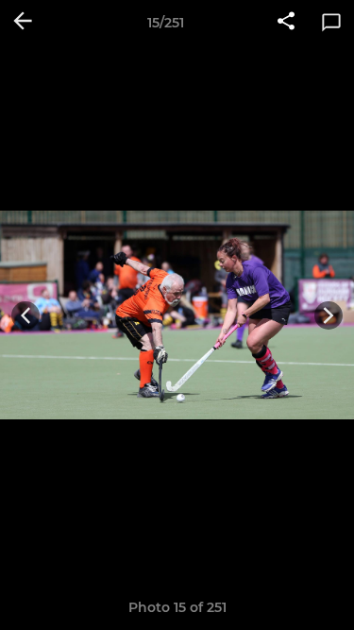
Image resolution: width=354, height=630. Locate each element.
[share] (286, 22)
